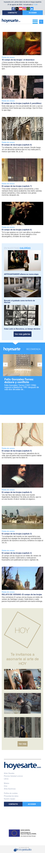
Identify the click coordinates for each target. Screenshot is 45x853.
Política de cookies (11, 793)
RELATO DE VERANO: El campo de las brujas (22, 594)
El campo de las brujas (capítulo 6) (17, 229)
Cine (5, 786)
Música (6, 783)
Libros (6, 779)
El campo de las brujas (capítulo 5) (17, 450)
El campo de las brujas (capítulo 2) (17, 553)
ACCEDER (33, 12)
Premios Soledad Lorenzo (13, 776)
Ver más (22, 744)
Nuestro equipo (9, 799)
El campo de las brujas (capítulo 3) (17, 533)
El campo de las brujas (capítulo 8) (17, 144)
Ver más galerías (22, 334)
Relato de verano (8, 57)
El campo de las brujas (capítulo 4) (17, 492)
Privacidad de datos (11, 796)
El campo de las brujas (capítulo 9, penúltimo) (21, 103)
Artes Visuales (9, 773)
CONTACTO (12, 12)
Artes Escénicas (10, 789)
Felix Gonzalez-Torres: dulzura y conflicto (19, 380)
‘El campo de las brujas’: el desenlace (18, 59)
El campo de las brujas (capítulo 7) (17, 186)
